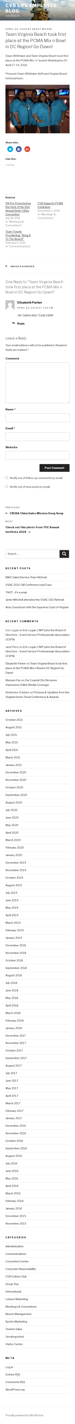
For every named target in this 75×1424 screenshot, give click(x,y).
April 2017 (11, 1095)
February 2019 (14, 930)
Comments (15, 1382)
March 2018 (13, 1013)
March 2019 (13, 922)
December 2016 (15, 1125)
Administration (14, 1246)
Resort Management (18, 1314)
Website (11, 447)
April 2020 (12, 832)
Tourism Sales (13, 1329)
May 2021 (11, 742)
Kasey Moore (42, 29)
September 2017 (16, 1058)
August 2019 (13, 885)
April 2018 (11, 1005)
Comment (12, 358)
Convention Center (17, 1261)
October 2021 (14, 719)
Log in (9, 1367)
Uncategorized (23, 266)
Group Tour (12, 1284)
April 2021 (11, 750)
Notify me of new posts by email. (30, 487)
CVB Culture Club (16, 1276)
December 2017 (15, 1035)
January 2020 (13, 855)
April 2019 (11, 915)
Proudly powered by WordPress (24, 1415)
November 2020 (15, 780)
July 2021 (11, 735)
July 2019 (11, 892)
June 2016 (11, 1171)
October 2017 (14, 1050)
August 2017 (13, 1065)
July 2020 (11, 810)
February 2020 (14, 847)
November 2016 (15, 1133)
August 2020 (13, 802)
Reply (21, 323)
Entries (12, 1374)
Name (10, 409)
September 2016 (16, 1148)
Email (10, 428)
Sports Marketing (16, 1321)
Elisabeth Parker (29, 302)
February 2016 (14, 1201)
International (13, 1291)
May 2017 (11, 1088)
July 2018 (11, 983)
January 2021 (13, 765)
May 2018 (11, 998)
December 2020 (15, 772)
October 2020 (14, 787)
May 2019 (11, 907)
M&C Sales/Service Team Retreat (26, 577)
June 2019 (11, 900)
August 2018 (13, 975)
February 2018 (14, 1020)
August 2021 (13, 727)
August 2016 (13, 1156)
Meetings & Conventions (21, 1306)
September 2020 (16, 795)
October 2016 (14, 1141)
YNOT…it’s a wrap (16, 592)
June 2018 (11, 990)
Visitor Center (14, 1344)
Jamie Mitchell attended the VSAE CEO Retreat (34, 599)
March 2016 (13, 1193)
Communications (15, 1254)
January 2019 (13, 938)
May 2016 (11, 1178)
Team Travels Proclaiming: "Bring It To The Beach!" (18, 235)
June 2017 (11, 1080)
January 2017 (13, 1118)
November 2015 (15, 1223)
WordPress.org (15, 1389)
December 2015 (15, 1216)
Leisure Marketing (16, 1299)
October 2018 (14, 960)
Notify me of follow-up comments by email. (36, 478)
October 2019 (14, 877)
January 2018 (13, 1028)
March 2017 (12, 1103)
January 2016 (13, 1208)
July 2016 (11, 1163)
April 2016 (11, 1186)
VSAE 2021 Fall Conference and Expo (28, 585)
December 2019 (15, 862)
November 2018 (15, 953)
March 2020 (13, 840)
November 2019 (15, 870)
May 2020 (11, 825)
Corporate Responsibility (20, 1269)
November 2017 (15, 1043)
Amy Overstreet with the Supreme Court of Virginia (36, 607)
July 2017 (11, 1073)
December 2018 (15, 945)
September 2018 (16, 968)
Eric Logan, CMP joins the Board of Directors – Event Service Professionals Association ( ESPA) (37, 635)
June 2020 (12, 817)
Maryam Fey (13, 680)
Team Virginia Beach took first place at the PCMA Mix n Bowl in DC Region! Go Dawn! (36, 668)
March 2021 (12, 757)
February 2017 (14, 1111)
